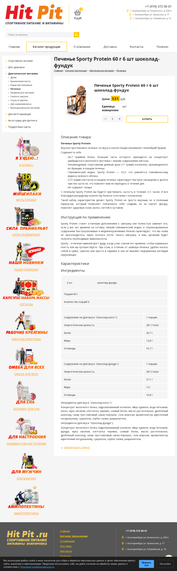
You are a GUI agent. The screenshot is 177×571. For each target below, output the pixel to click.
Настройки (165, 564)
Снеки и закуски (19, 96)
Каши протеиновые (21, 85)
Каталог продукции (46, 47)
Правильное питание (22, 92)
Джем (13, 77)
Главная (14, 47)
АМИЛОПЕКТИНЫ (26, 513)
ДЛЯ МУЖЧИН (26, 478)
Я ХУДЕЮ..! (26, 165)
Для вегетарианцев (19, 114)
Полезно (162, 47)
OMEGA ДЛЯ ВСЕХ (26, 374)
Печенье (15, 88)
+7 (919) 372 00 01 (158, 6)
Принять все (146, 564)
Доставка (110, 47)
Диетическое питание (23, 73)
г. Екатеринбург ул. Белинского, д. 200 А (151, 10)
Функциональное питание (25, 107)
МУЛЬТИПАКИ (26, 200)
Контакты (136, 47)
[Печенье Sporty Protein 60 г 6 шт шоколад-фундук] (76, 104)
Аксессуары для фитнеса (22, 120)
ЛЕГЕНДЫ (26, 304)
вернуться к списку (77, 447)
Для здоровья (16, 67)
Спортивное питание (20, 60)
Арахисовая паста (20, 81)
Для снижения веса (20, 104)
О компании (82, 47)
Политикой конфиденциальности (37, 567)
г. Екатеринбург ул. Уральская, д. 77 (152, 14)
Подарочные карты (19, 126)
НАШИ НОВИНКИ (26, 270)
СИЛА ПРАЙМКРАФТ (26, 235)
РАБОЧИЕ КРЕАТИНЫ (26, 339)
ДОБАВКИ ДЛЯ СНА (26, 409)
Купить (147, 119)
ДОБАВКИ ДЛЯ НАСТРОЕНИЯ (26, 444)
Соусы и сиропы (19, 100)
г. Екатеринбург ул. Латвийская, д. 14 (152, 18)
